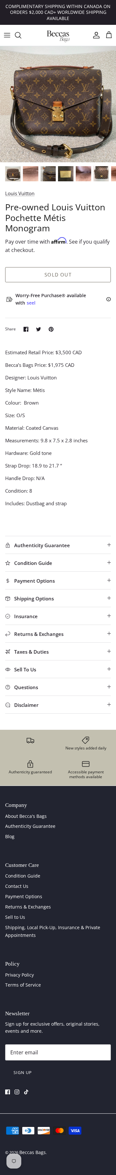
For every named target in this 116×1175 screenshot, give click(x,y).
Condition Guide (22, 876)
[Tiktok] (26, 1092)
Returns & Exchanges (28, 907)
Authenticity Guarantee (30, 826)
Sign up (23, 1072)
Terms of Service (23, 985)
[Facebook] (7, 1092)
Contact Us (16, 886)
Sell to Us (15, 917)
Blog (10, 836)
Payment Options (23, 896)
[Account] (95, 35)
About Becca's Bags (26, 816)
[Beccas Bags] (58, 35)
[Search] (21, 35)
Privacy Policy (19, 975)
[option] (58, 104)
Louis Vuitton (19, 193)
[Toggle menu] (7, 35)
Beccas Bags (32, 1152)
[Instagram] (17, 1092)
